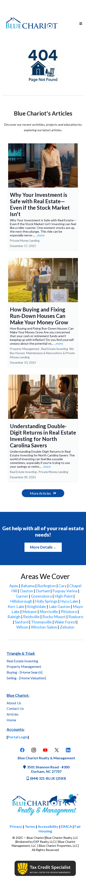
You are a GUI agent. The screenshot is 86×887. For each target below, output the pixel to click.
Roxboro (75, 616)
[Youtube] (45, 750)
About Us (14, 703)
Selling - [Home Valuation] (26, 678)
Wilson (22, 627)
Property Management (24, 666)
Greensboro (41, 596)
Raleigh (14, 616)
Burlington (46, 585)
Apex (13, 585)
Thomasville (41, 621)
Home (11, 720)
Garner (22, 596)
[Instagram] (33, 750)
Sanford (21, 621)
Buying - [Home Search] (24, 672)
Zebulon (67, 627)
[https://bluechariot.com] (31, 24)
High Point (63, 596)
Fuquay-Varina (64, 590)
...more (40, 235)
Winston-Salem (44, 627)
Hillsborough (21, 601)
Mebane (29, 611)
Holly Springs (46, 601)
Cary (62, 585)
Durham (43, 590)
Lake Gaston (59, 606)
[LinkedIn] (68, 750)
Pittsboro (69, 611)
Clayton (26, 590)
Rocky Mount (54, 616)
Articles (13, 714)
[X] (56, 750)
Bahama (28, 585)
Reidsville (31, 616)
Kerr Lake (16, 606)
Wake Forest (65, 621)
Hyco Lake (69, 601)
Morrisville (48, 611)
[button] (80, 23)
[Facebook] (22, 750)
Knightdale (36, 606)
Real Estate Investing (22, 661)
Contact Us (15, 708)
